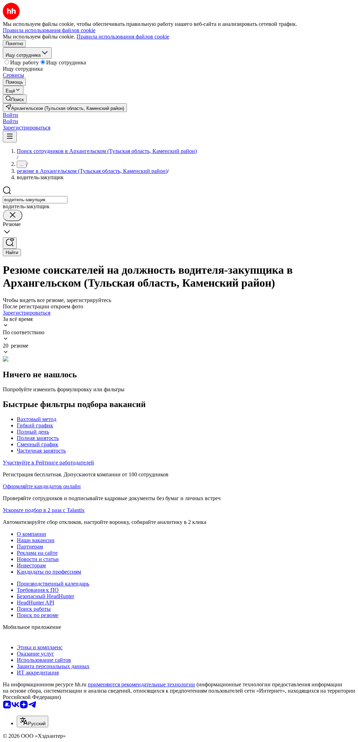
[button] (10, 115)
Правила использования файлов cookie (123, 37)
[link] (15, 98)
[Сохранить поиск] (10, 243)
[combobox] (35, 199)
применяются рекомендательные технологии (141, 684)
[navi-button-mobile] (10, 136)
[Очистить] (12, 215)
